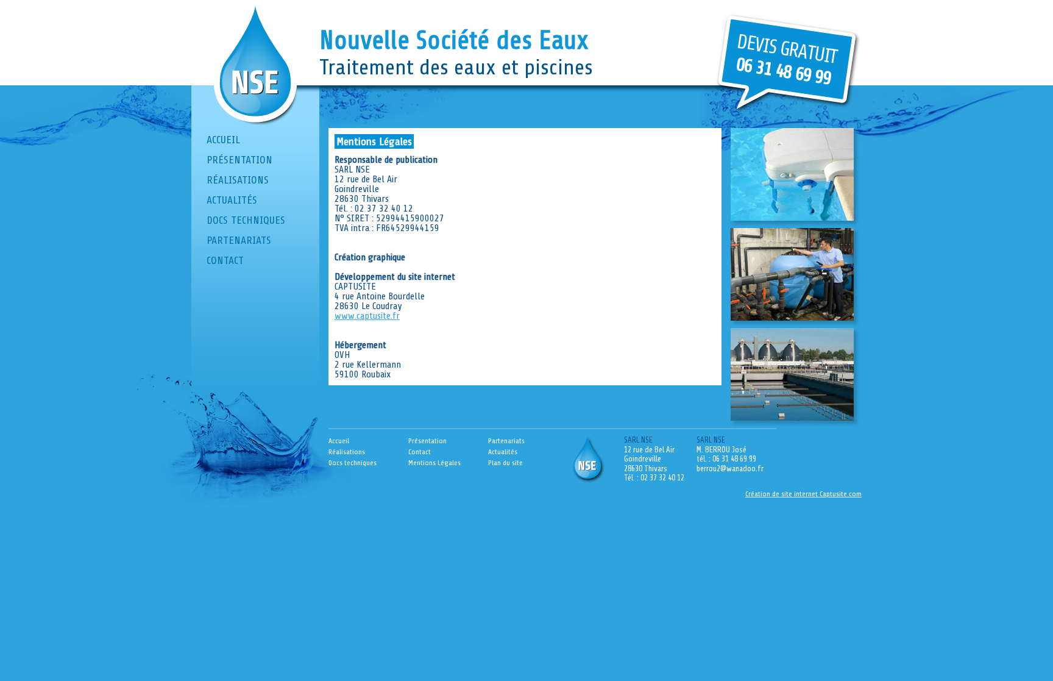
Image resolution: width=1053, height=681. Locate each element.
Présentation (239, 160)
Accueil (223, 140)
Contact (225, 260)
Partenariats (239, 240)
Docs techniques (246, 220)
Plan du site (505, 462)
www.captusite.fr (367, 315)
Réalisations (238, 180)
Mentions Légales (434, 462)
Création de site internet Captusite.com (803, 494)
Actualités (232, 200)
